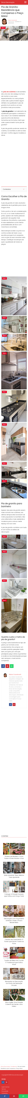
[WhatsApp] (12, 666)
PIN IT (3, 27)
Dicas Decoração (7, 2)
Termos (4, 1089)
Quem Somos (5, 1087)
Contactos (5, 1093)
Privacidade (5, 1091)
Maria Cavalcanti (12, 20)
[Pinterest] (7, 666)
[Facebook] (3, 666)
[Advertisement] (13, 65)
